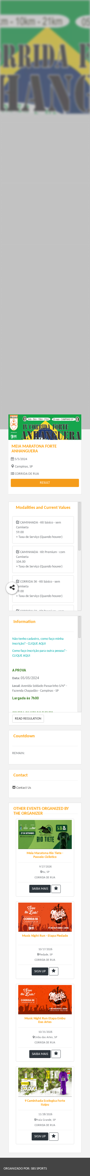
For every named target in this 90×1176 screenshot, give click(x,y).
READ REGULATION (28, 718)
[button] (56, 889)
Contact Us (23, 788)
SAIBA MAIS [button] (40, 889)
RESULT (45, 483)
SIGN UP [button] (40, 971)
